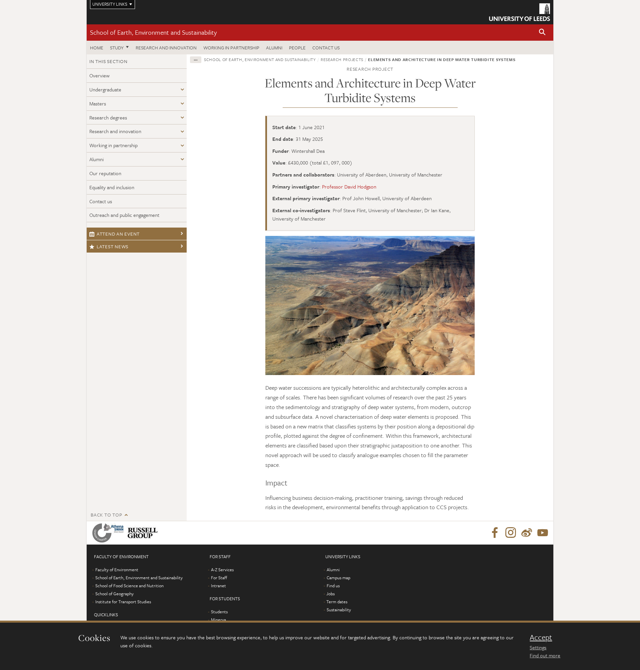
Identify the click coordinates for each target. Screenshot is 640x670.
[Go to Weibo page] (526, 533)
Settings (538, 647)
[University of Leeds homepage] (519, 12)
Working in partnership (231, 47)
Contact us (326, 47)
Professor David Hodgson (349, 186)
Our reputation (105, 173)
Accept (541, 637)
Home (96, 47)
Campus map (338, 577)
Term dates (336, 601)
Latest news (112, 246)
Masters (97, 103)
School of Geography (114, 593)
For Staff (219, 577)
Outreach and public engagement (124, 215)
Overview (99, 75)
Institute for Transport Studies (123, 601)
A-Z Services (222, 569)
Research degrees (108, 117)
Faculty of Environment (116, 569)
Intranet (218, 585)
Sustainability (339, 609)
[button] (542, 32)
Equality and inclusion (111, 187)
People (297, 47)
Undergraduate (105, 89)
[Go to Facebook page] (494, 533)
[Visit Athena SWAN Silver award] (109, 533)
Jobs (330, 593)
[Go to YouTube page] (542, 533)
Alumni (274, 47)
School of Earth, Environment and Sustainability (153, 32)
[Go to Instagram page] (510, 533)
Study (117, 47)
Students (219, 611)
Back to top (106, 514)
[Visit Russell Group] (144, 533)
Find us (333, 585)
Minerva (218, 619)
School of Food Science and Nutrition (129, 585)
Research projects (342, 59)
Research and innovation (166, 47)
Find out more (545, 655)
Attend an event (118, 233)
